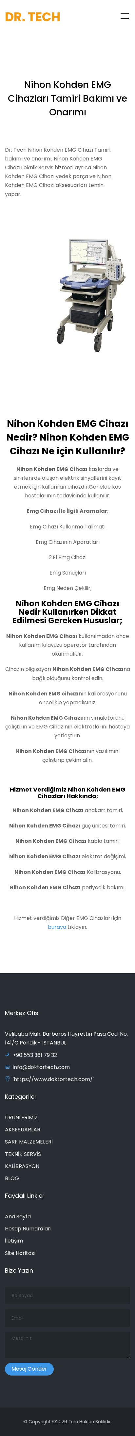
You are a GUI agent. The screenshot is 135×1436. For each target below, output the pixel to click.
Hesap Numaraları (28, 1228)
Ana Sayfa (18, 1216)
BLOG (12, 1178)
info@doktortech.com (41, 1067)
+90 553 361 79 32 (35, 1055)
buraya (58, 927)
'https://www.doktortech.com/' (53, 1079)
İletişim (14, 1240)
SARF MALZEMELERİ (29, 1141)
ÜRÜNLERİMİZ (21, 1117)
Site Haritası (20, 1253)
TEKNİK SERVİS (23, 1154)
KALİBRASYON (22, 1166)
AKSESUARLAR (22, 1129)
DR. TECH (32, 16)
